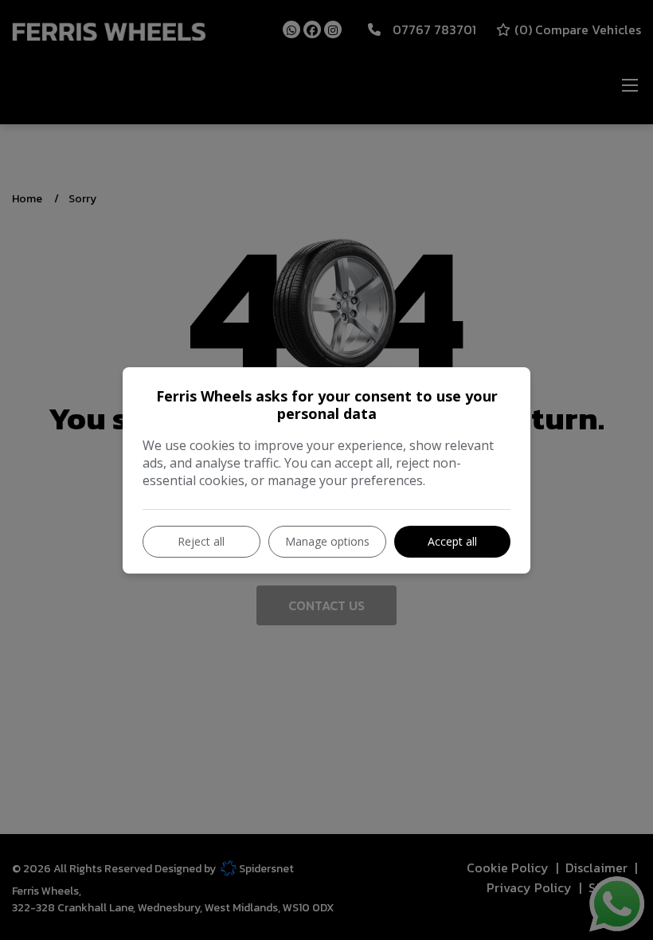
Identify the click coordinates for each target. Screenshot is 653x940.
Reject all (201, 541)
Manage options (327, 541)
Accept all (452, 541)
